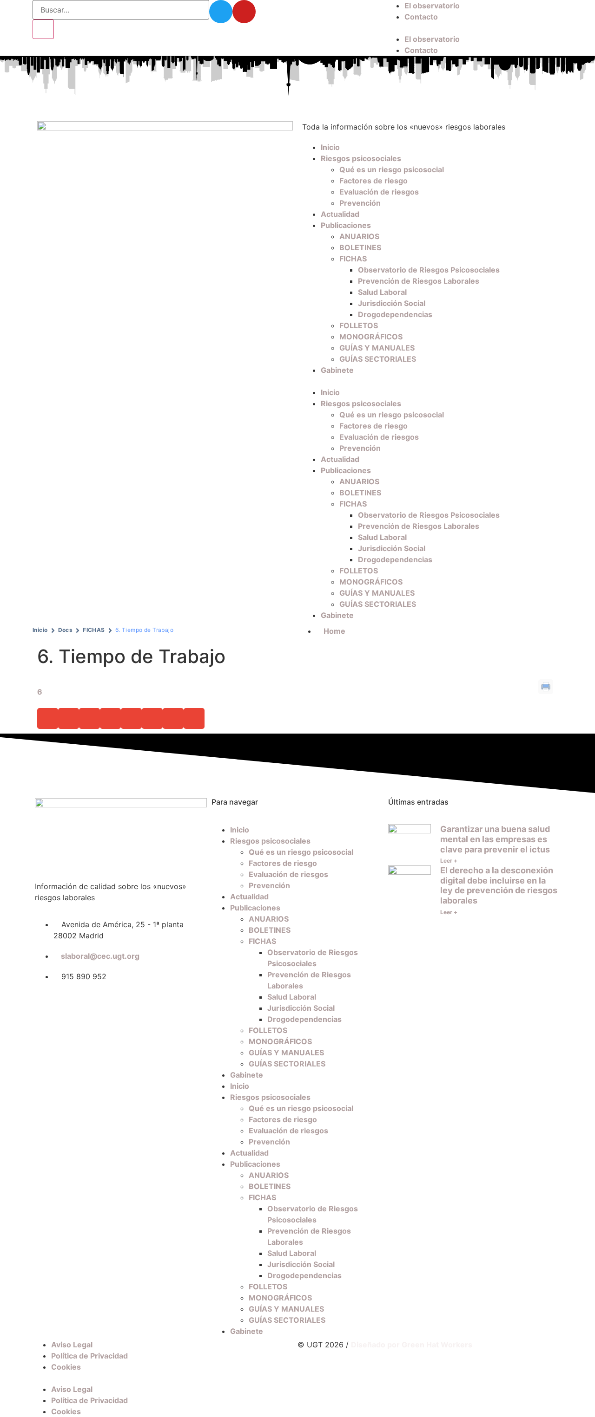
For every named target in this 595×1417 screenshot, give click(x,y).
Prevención (360, 203)
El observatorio (432, 5)
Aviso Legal (72, 1344)
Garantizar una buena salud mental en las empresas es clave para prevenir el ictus (495, 839)
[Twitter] (220, 11)
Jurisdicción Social (391, 303)
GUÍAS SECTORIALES (377, 359)
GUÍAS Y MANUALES (377, 347)
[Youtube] (244, 11)
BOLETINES (360, 247)
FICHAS (353, 258)
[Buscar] (43, 29)
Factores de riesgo (373, 180)
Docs (65, 629)
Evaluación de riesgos (379, 191)
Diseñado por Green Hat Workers (411, 1344)
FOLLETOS (358, 325)
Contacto (421, 16)
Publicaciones (346, 225)
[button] (474, 27)
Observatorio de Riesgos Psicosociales (429, 269)
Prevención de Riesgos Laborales (418, 281)
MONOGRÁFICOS (371, 336)
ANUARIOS (359, 236)
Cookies (66, 1367)
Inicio (330, 147)
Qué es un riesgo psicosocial (391, 169)
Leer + (448, 860)
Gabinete (337, 370)
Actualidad (340, 214)
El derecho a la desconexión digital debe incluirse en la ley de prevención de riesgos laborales (498, 885)
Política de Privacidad (89, 1355)
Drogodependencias (395, 314)
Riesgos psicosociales (361, 158)
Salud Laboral (382, 292)
